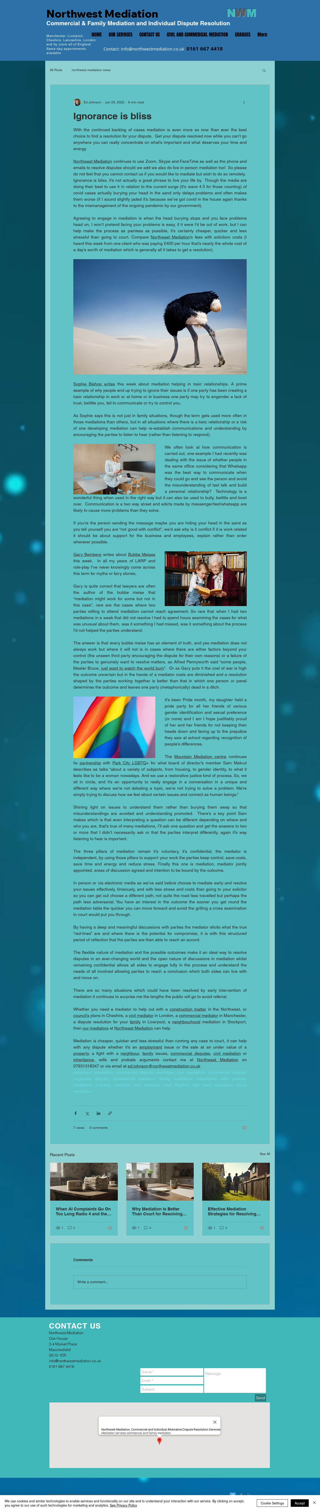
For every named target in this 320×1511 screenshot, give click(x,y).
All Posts (56, 70)
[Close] (314, 1503)
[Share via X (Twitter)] (87, 1113)
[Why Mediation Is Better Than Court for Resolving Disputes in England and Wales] (160, 1182)
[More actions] (244, 102)
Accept (300, 1503)
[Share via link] (110, 1113)
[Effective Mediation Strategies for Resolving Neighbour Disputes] (236, 1182)
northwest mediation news (91, 70)
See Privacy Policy (123, 1505)
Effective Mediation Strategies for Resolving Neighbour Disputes (232, 1211)
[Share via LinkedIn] (98, 1113)
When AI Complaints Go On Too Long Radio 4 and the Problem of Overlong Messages (83, 1211)
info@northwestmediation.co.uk (152, 49)
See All (265, 1154)
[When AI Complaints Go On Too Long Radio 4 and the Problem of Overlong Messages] (84, 1182)
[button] (264, 70)
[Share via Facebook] (75, 1113)
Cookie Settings (272, 1503)
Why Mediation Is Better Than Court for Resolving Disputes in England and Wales (157, 1211)
